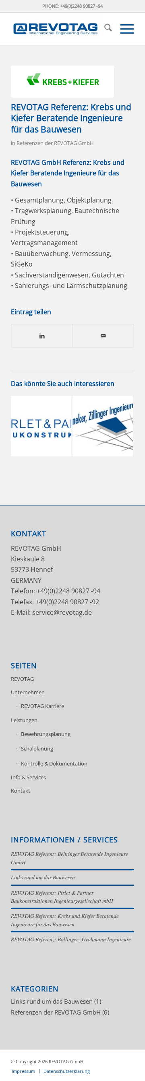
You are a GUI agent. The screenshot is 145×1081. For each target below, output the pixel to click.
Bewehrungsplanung (45, 734)
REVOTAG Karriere (42, 706)
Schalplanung (37, 748)
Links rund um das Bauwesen (43, 877)
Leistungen (24, 720)
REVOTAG (22, 678)
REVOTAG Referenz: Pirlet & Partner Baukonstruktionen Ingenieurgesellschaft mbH (62, 896)
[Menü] (123, 29)
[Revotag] (60, 29)
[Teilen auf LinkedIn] (41, 335)
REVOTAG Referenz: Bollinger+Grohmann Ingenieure (71, 939)
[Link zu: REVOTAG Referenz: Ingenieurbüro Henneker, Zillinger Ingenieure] (102, 426)
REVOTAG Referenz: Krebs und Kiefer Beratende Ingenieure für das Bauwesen (65, 919)
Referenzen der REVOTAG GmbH (55, 143)
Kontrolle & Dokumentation (54, 763)
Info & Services (28, 777)
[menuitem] (104, 29)
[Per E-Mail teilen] (103, 335)
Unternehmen (28, 692)
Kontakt (20, 790)
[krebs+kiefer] (62, 82)
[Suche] (104, 29)
